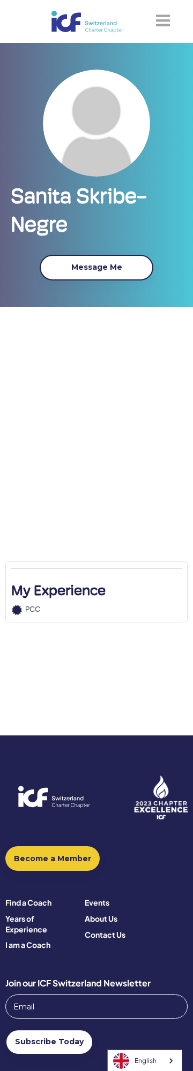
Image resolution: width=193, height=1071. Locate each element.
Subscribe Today (49, 1041)
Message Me (96, 267)
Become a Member (52, 858)
